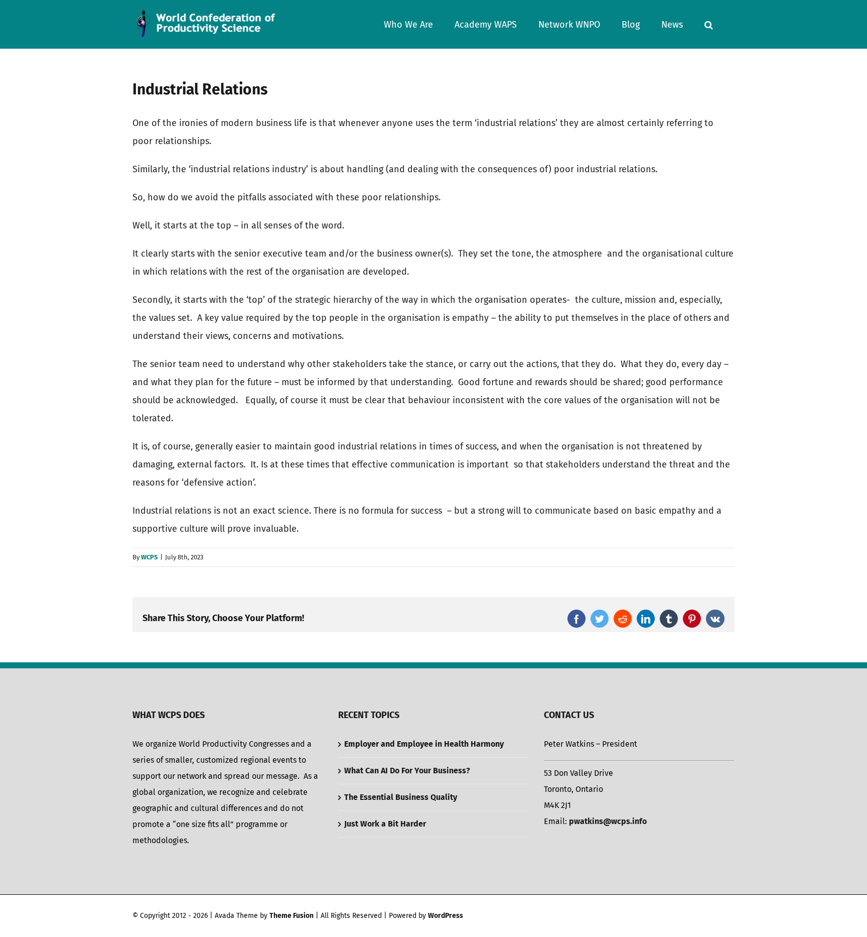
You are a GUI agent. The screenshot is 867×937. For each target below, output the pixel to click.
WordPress (445, 915)
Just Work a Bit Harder (385, 824)
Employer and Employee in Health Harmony (424, 744)
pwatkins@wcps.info (608, 821)
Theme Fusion (291, 915)
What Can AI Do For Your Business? (407, 770)
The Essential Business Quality (400, 797)
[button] (708, 24)
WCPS (149, 557)
